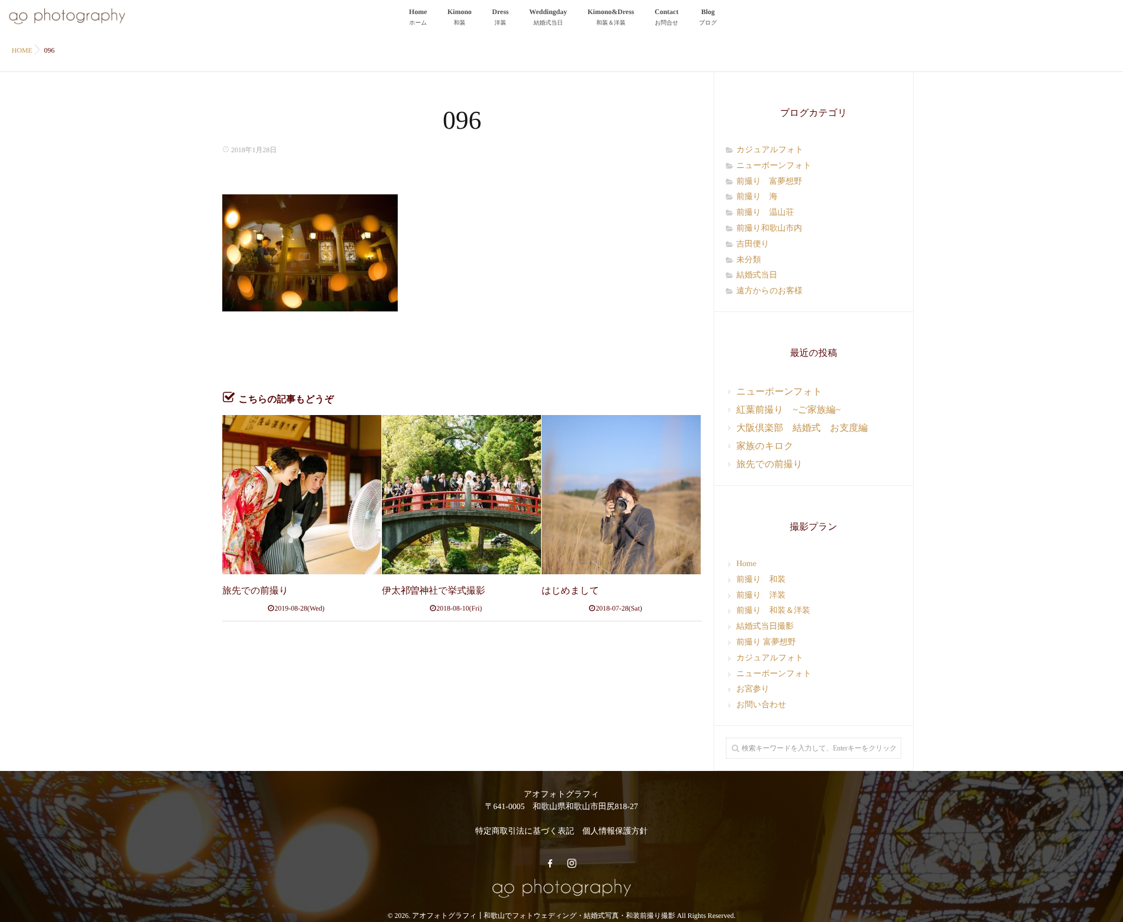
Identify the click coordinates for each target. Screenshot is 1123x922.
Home (418, 17)
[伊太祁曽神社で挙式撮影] (461, 494)
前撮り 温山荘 (765, 212)
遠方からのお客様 (769, 291)
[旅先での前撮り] (301, 494)
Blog (708, 17)
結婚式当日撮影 (765, 626)
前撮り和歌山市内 (769, 228)
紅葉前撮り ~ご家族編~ (788, 410)
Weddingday (548, 17)
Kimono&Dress (611, 17)
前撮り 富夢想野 (769, 181)
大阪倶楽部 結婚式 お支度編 (801, 428)
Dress (500, 17)
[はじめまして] (621, 494)
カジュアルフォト (770, 150)
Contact (666, 17)
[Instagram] (571, 864)
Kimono (459, 17)
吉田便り (752, 244)
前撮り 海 (756, 197)
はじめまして (570, 591)
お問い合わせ (761, 705)
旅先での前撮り (255, 591)
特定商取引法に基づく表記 (525, 831)
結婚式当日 (756, 275)
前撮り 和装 (761, 579)
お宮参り (753, 689)
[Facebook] (550, 864)
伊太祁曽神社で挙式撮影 (433, 591)
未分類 (748, 260)
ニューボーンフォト (773, 166)
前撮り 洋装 (761, 595)
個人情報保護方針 (614, 831)
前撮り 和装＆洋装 (773, 610)
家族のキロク (765, 446)
